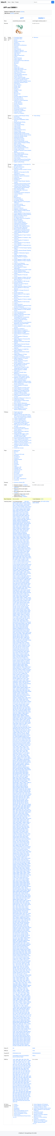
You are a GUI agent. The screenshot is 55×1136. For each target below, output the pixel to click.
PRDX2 (19, 864)
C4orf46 (21, 565)
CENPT (24, 591)
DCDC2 (14, 622)
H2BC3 (21, 705)
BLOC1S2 (19, 555)
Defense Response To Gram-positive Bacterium (21, 297)
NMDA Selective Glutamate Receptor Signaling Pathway (21, 344)
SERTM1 (24, 925)
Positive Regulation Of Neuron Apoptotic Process (22, 261)
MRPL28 (26, 783)
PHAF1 (27, 840)
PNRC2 (21, 853)
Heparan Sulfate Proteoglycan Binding (22, 142)
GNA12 (26, 689)
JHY (24, 732)
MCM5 (29, 769)
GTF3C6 (21, 701)
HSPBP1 (21, 719)
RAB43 (14, 885)
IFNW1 (17, 723)
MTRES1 (21, 791)
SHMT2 (27, 930)
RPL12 (23, 904)
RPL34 (17, 905)
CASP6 (17, 573)
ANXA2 (29, 523)
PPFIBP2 (15, 859)
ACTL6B (14, 508)
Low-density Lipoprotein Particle (20, 79)
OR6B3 (21, 821)
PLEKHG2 (25, 849)
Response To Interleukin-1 (19, 328)
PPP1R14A (23, 860)
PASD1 (24, 830)
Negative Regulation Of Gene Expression (22, 214)
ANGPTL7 (29, 519)
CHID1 (23, 596)
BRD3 (29, 556)
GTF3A (17, 701)
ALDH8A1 (23, 518)
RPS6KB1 (19, 911)
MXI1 (29, 792)
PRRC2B (28, 868)
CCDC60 (22, 578)
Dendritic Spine (17, 86)
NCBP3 (14, 799)
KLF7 (27, 741)
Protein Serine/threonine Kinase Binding (22, 159)
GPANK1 (14, 694)
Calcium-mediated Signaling (20, 222)
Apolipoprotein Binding (18, 137)
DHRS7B (14, 631)
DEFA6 (26, 627)
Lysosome (16, 46)
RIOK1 (14, 898)
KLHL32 (14, 742)
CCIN (30, 578)
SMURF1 (15, 940)
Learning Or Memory (18, 194)
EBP (14, 645)
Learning (16, 195)
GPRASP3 (21, 696)
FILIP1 (16, 673)
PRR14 (14, 868)
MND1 (17, 778)
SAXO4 (17, 918)
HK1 (17, 713)
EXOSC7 (22, 660)
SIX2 (14, 932)
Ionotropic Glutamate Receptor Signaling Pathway (22, 251)
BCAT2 (17, 550)
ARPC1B (14, 538)
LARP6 (21, 748)
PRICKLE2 (27, 864)
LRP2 (25, 755)
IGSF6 (20, 724)
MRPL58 (26, 786)
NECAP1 (22, 803)
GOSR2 (22, 692)
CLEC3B (14, 601)
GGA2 (23, 686)
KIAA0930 (28, 737)
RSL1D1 (21, 912)
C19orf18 (18, 561)
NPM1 (14, 812)
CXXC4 (17, 619)
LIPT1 (22, 753)
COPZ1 (25, 609)
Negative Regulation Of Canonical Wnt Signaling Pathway (22, 339)
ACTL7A (18, 508)
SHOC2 (14, 931)
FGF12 (18, 671)
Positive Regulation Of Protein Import (22, 387)
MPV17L (19, 781)
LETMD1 (28, 749)
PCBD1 (26, 831)
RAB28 (21, 882)
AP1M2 (24, 524)
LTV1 (22, 758)
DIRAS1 (20, 632)
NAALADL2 (21, 796)
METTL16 (19, 774)
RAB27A (18, 882)
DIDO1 (28, 631)
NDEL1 (23, 799)
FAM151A (19, 663)
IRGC (22, 730)
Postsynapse (16, 106)
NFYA (14, 805)
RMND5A (15, 899)
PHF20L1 (15, 841)
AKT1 (22, 517)
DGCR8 (20, 629)
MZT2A (25, 795)
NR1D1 (17, 812)
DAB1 (18, 620)
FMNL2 (20, 676)
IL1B (18, 726)
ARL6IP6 (24, 536)
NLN (14, 807)
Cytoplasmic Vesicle (18, 70)
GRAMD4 (20, 697)
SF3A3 (24, 926)
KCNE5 (18, 735)
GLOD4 (17, 689)
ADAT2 (14, 510)
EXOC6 (28, 659)
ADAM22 (21, 509)
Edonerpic (16, 463)
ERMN (22, 656)
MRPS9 (14, 789)
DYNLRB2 (19, 642)
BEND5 (21, 552)
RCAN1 (22, 893)
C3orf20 (26, 564)
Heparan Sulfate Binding (19, 161)
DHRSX (18, 631)
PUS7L (26, 877)
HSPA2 (29, 718)
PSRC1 (24, 873)
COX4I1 (14, 610)
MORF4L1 (26, 780)
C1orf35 (26, 563)
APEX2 (24, 527)
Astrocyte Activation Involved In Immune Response (22, 170)
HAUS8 (28, 706)
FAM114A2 (23, 662)
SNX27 (14, 944)
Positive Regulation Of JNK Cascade (21, 281)
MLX (23, 777)
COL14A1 (19, 605)
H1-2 (14, 704)
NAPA (14, 798)
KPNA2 (28, 742)
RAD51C (19, 886)
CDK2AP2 (24, 586)
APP (22, 18)
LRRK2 (25, 757)
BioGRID (12, 13)
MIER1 (21, 776)
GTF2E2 (14, 701)
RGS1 (26, 895)
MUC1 (14, 792)
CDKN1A (14, 588)
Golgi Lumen (16, 54)
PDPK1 (26, 836)
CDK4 (14, 587)
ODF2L (23, 818)
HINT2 (26, 712)
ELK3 (16, 651)
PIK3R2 (19, 844)
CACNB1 (14, 568)
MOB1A (20, 778)
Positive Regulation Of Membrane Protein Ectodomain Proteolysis (22, 306)
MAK (14, 762)
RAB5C (17, 885)
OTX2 (14, 825)
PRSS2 (14, 869)
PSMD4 (29, 872)
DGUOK (28, 629)
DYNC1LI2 (15, 642)
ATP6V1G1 (15, 546)
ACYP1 (14, 509)
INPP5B (14, 728)
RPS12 (26, 907)
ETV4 (16, 659)
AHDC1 (23, 514)
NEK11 (20, 804)
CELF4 (25, 590)
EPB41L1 (18, 654)
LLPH (25, 753)
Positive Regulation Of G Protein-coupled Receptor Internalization (22, 383)
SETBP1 (14, 926)
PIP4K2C (27, 845)
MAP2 (21, 762)
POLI (14, 855)
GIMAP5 (18, 687)
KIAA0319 (15, 737)
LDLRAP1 (17, 749)
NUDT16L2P (20, 814)
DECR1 (14, 627)
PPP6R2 (22, 863)
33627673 (16, 490)
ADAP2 (24, 509)
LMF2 (17, 754)
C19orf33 (22, 561)
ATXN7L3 (15, 547)
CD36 (14, 583)
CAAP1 (28, 567)
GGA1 (20, 686)
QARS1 (14, 880)
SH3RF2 (14, 930)
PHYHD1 (21, 843)
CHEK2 (17, 596)
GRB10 (23, 697)
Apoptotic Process (18, 178)
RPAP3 (14, 904)
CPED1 (14, 611)
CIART (21, 599)
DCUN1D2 (29, 622)
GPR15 (28, 695)
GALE (14, 683)
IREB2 (16, 730)
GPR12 (20, 695)
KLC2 (14, 741)
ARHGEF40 (15, 534)
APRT (18, 529)
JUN (28, 732)
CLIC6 (42, 499)
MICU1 (18, 776)
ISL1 (27, 730)
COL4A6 (18, 608)
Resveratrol (16, 455)
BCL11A (24, 550)
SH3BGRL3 (15, 929)
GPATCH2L (23, 694)
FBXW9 (18, 668)
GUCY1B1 (18, 703)
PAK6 (28, 827)
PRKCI (25, 866)
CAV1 (14, 574)
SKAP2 (22, 932)
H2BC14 (17, 705)
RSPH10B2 (25, 912)
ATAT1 (28, 541)
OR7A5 (24, 821)
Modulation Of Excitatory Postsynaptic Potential (22, 342)
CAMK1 (17, 569)
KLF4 (22, 741)
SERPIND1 (20, 925)
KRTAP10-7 (28, 744)
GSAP (17, 699)
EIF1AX (23, 647)
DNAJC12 (22, 636)
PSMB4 (17, 872)
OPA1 (25, 819)
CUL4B (17, 618)
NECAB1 (14, 803)
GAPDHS (29, 683)
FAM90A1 (26, 665)
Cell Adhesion (17, 179)
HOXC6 (25, 717)
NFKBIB (29, 804)
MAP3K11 (15, 763)
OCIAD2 (14, 818)
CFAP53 (14, 594)
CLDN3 (28, 600)
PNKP (30, 851)
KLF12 (19, 741)
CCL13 (14, 579)
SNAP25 (25, 940)
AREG (27, 529)
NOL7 (29, 809)
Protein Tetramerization (19, 313)
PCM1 (14, 835)
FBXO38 (14, 668)
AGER (17, 513)
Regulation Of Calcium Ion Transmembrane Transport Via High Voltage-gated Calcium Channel (21, 367)
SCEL (14, 920)
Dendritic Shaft (17, 87)
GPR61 (14, 696)
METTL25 (23, 774)
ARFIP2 (26, 531)
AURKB (22, 547)
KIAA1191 (19, 739)
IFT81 (23, 723)
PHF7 (18, 841)
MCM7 (14, 771)
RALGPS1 (29, 886)
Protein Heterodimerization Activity (21, 147)
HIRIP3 (14, 713)
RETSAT (28, 894)
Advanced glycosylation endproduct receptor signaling (21, 429)
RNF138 (21, 900)
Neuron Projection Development (20, 228)
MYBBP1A (15, 794)
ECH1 (16, 645)
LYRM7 (17, 759)
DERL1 (27, 628)
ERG (17, 656)
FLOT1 (27, 674)
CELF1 (19, 590)
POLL (16, 855)
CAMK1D (21, 569)
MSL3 (26, 789)
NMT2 (25, 808)
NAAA (17, 796)
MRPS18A (15, 787)
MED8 (24, 772)
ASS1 (18, 541)
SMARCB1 (15, 939)
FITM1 (26, 673)
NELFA (23, 804)
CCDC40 (14, 578)
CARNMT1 (21, 572)
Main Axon (16, 92)
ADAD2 (17, 509)
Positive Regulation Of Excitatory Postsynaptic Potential (21, 406)
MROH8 (14, 782)
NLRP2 (16, 807)
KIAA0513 (19, 737)
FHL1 (23, 672)
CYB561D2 (22, 619)
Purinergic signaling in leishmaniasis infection (21, 446)
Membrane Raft (17, 94)
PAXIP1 (17, 831)
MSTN (14, 790)
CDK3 (28, 586)
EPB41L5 (15, 655)
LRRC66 (18, 757)
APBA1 (17, 526)
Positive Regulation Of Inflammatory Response (21, 288)
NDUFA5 (18, 800)
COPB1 (14, 609)
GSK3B (24, 699)
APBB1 (27, 526)
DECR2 (17, 627)
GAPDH (24, 683)
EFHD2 (27, 646)
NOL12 (26, 809)
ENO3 (14, 653)
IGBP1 (25, 723)
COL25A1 (15, 606)
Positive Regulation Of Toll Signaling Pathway (21, 272)
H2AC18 (16, 704)
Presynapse (16, 105)
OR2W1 (14, 821)
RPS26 (20, 909)
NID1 (22, 805)
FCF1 (21, 668)
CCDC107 (15, 576)
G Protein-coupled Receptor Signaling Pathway (22, 181)
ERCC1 (14, 656)
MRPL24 (18, 783)
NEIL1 (17, 804)
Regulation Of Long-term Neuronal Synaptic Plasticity (21, 284)
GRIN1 (14, 699)
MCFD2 (19, 769)
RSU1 (24, 913)
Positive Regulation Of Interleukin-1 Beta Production (22, 238)
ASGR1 (17, 540)
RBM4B (24, 891)
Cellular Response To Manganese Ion (22, 331)
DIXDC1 (23, 632)
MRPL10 (21, 782)
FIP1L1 (19, 673)
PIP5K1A (15, 846)
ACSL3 (26, 506)
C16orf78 (27, 560)
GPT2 (25, 696)
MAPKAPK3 (15, 766)
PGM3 (19, 840)
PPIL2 (27, 859)
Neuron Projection (17, 85)
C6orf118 (29, 565)
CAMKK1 (25, 569)
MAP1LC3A (17, 762)
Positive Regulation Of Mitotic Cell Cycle (22, 277)
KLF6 (24, 741)
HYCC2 (17, 721)
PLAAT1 (19, 848)
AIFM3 (19, 515)
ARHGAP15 (19, 532)
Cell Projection (17, 83)
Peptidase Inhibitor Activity (19, 132)
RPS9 (23, 911)
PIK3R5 (23, 844)
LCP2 (14, 749)
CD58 (16, 583)
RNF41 (24, 902)
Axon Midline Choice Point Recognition (22, 218)
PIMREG (17, 845)
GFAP (18, 686)
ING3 (22, 727)
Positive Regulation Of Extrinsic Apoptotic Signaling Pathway (20, 408)
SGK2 (23, 927)
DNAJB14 (26, 635)
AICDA (14, 515)
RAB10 (14, 881)
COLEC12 (22, 608)
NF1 (26, 804)
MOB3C (14, 780)
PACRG (21, 826)
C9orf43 (17, 567)
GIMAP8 (26, 687)
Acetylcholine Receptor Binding (20, 136)
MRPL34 (18, 785)
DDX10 (29, 623)
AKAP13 (14, 517)
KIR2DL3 (23, 740)
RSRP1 (21, 913)
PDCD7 (24, 835)
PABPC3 (18, 826)
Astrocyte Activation (18, 282)
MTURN (29, 791)
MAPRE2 (24, 766)
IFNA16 (26, 722)
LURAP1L (29, 758)
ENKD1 (28, 651)
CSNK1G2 (27, 614)
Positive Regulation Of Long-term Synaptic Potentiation (21, 361)
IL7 (28, 726)
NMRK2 (21, 808)
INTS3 (23, 728)
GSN (27, 699)
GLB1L (14, 689)
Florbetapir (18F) (17, 468)
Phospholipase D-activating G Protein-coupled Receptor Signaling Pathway (22, 230)
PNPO (18, 853)
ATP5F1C (15, 545)
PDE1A (27, 835)
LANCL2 (24, 746)
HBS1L (29, 708)
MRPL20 (14, 783)
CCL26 (17, 579)
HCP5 (23, 709)
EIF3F (24, 649)
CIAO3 (18, 599)
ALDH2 (27, 517)
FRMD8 (18, 678)
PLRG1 (17, 851)
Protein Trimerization (18, 324)
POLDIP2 (21, 854)
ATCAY (14, 542)
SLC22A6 (22, 934)
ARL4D (17, 536)
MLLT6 (20, 777)
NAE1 (25, 796)
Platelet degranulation (18, 412)
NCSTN (20, 799)
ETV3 (14, 659)
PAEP (28, 826)
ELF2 (28, 650)
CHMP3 (17, 597)
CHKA (26, 596)
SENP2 (22, 921)
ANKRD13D (19, 520)
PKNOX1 (21, 846)
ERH (19, 656)
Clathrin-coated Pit (18, 59)
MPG (29, 780)
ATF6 (22, 542)
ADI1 (25, 510)
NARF (19, 798)
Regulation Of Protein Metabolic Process (22, 308)
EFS (14, 647)
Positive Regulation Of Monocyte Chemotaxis (21, 337)
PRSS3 (21, 869)
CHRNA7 (25, 597)
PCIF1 (23, 834)
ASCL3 (14, 540)
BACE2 (19, 549)
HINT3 (29, 712)
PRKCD (18, 866)
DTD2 (23, 640)
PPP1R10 (19, 860)
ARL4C (14, 536)
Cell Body (16, 91)
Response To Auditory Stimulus (20, 215)
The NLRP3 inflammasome (19, 427)
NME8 (25, 807)
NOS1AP (21, 810)
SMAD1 (21, 937)
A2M (25, 501)
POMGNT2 (18, 857)
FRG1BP (14, 678)
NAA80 (14, 796)
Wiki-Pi (3, 2)
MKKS (26, 776)
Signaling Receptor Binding (19, 122)
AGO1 (27, 513)
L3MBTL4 (22, 745)
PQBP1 (25, 863)
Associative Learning (18, 204)
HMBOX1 (20, 713)
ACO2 (19, 506)
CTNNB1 (21, 617)
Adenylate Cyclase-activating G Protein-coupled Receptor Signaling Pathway (22, 184)
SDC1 (22, 920)
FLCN (24, 674)
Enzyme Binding (17, 131)
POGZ (27, 853)
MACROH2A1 (27, 759)
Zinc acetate (16, 473)
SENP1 (19, 921)
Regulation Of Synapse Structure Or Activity (21, 290)
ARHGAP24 (15, 533)
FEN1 (16, 669)
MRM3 (26, 781)
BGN (27, 552)
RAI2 (25, 886)
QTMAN (23, 880)
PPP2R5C (23, 862)
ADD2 (17, 510)
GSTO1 (24, 700)
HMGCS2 (15, 715)
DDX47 (17, 626)
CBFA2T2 (21, 574)
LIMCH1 (14, 751)
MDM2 (20, 771)
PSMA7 (14, 872)
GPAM (26, 692)
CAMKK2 (29, 569)
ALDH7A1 (19, 518)
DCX (14, 623)
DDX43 (14, 626)
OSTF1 (24, 823)
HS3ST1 (17, 718)
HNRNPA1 (22, 715)
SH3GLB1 (27, 929)
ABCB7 (17, 502)
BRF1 (14, 558)
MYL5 (27, 794)
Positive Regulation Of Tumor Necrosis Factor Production (22, 243)
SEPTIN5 (19, 922)
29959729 (16, 487)
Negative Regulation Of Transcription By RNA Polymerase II (22, 165)
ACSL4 (29, 506)
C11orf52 (26, 559)
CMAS (18, 603)
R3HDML (27, 880)
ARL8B (27, 536)
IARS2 (23, 721)
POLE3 (25, 854)
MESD (24, 773)
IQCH (14, 730)
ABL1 (14, 504)
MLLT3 (17, 777)
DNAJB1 (22, 635)
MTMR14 (17, 791)
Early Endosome (17, 49)
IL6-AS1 (26, 726)
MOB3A (28, 778)
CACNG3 (23, 568)
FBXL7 (29, 667)
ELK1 (14, 651)
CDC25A (25, 583)
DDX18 (17, 624)
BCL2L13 (19, 551)
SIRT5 (23, 931)
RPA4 (29, 903)
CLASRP (17, 600)
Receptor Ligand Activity (19, 149)
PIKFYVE (27, 844)
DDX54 (23, 626)
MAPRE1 (20, 766)
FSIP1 (28, 678)
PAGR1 (14, 827)
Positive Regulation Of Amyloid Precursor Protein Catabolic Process (21, 375)
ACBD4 (18, 505)
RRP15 (17, 912)
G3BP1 (27, 680)
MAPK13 (27, 763)
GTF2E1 (28, 700)
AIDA (17, 515)
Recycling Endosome (18, 97)
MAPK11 (23, 763)
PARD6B (22, 828)
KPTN (17, 744)
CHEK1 (14, 596)
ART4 (26, 538)
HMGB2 (22, 714)
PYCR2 (20, 878)
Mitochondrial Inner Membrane (20, 45)
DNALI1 (22, 637)
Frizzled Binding (17, 123)
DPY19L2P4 (23, 638)
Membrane (16, 63)
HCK (20, 709)
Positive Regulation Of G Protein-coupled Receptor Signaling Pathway (22, 270)
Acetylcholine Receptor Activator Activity (22, 135)
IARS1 (20, 721)
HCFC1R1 (17, 709)
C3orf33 (29, 564)
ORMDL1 (20, 822)
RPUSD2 (26, 911)
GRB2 (26, 697)
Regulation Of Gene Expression (20, 209)
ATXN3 (26, 546)
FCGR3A (24, 668)
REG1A (19, 894)
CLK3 (23, 601)
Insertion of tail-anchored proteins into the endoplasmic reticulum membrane (22, 441)
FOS (18, 677)
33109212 (16, 492)
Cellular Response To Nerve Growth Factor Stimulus (21, 401)
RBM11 (29, 890)
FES (27, 669)
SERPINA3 (26, 923)
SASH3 (14, 918)
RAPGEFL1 (18, 887)
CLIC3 (18, 601)
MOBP (17, 780)
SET (28, 925)
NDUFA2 (14, 800)
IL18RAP (14, 726)
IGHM (14, 724)
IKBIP (24, 724)
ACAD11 (14, 505)
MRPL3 (14, 785)
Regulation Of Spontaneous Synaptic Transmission (21, 352)
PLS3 (20, 851)
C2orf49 (22, 564)
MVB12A (21, 792)
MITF (24, 776)
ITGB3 (28, 731)
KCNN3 (23, 736)
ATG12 (24, 542)
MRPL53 (22, 786)
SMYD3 (18, 940)
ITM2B (18, 732)
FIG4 (14, 673)
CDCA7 (25, 585)
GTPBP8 (29, 701)
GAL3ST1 (27, 682)
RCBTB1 (26, 893)
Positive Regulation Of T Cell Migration (22, 404)
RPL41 (17, 907)
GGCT (26, 686)
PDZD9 (27, 837)
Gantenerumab (17, 471)
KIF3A (26, 739)
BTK (14, 559)
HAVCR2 (14, 708)
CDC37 (29, 583)
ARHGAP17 (24, 532)
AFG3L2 (26, 511)
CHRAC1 (21, 597)
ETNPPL (24, 658)
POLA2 (14, 854)
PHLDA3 (14, 843)
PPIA (22, 859)
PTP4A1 (17, 876)
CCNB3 (25, 579)
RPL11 (20, 904)
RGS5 (23, 896)
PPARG (28, 858)
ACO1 (16, 506)
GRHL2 (29, 697)
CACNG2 (19, 568)
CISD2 (14, 600)
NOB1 (17, 809)
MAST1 (27, 767)
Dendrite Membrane (18, 76)
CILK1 (24, 599)
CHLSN (14, 597)
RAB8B (24, 885)
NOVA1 (27, 810)
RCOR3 (14, 894)
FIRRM (22, 673)
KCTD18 (27, 736)
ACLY (14, 506)
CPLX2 (17, 611)
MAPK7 (14, 764)
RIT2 (23, 898)
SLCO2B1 (23, 936)
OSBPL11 (28, 822)
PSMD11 (25, 872)
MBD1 (22, 768)
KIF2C (23, 739)
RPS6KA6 (15, 911)
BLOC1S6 (28, 555)
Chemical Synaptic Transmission (21, 190)
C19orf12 (14, 561)
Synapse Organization (18, 292)
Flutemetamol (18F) (18, 469)
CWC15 (20, 618)
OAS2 (23, 817)
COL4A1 (19, 606)
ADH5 (22, 510)
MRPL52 (18, 786)
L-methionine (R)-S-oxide (19, 454)
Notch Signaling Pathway (19, 188)
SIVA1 (29, 931)
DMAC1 (20, 633)
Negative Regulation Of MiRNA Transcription (20, 370)
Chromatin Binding (18, 118)
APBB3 (17, 527)
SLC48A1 (23, 935)
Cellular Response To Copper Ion (21, 330)
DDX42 (27, 624)
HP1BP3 (29, 717)
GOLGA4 (22, 691)
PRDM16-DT (15, 864)
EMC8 (19, 651)
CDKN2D (22, 588)
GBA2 (23, 685)
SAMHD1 (17, 917)
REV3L (14, 895)
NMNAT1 (28, 807)
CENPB (28, 590)
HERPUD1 (25, 710)
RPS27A (24, 909)
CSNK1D (14, 614)
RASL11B (29, 889)
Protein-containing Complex (19, 77)
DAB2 (21, 620)
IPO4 (26, 728)
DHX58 (24, 631)
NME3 (19, 807)
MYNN (30, 794)
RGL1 (23, 895)
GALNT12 (21, 683)
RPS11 (23, 907)
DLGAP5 (14, 633)
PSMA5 (27, 871)
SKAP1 (19, 932)
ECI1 (27, 645)
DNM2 (25, 637)
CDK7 (23, 587)
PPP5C (18, 863)
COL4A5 (14, 608)
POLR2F (19, 855)
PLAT (26, 848)
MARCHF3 (20, 767)
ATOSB (23, 543)
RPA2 (26, 903)
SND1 (17, 941)
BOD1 (23, 556)
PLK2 (28, 850)
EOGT (23, 653)
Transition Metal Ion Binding (20, 146)
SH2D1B (29, 927)
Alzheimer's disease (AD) (19, 482)
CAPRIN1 (27, 570)
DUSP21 (18, 641)
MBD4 (25, 768)
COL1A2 (27, 605)
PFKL (14, 840)
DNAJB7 (18, 636)
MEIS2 (17, 773)
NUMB (27, 814)
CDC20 (21, 583)
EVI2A (22, 659)
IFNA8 (14, 723)
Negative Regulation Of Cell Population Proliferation (22, 202)
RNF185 (14, 902)
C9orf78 (24, 567)
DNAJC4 (14, 637)
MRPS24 (23, 787)
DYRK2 (14, 644)
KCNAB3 (14, 735)
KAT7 (20, 733)
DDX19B (21, 624)
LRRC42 (14, 757)
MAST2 (14, 768)
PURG (23, 877)
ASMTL (24, 540)
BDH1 (25, 551)
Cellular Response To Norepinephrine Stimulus (21, 334)
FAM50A (18, 665)
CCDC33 (27, 577)
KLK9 (22, 742)
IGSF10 (17, 724)
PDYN (20, 837)
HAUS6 (24, 706)
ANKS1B (28, 522)
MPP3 (16, 781)
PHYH (18, 843)
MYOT (14, 795)
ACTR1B (26, 508)
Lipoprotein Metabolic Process (20, 255)
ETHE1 (20, 658)
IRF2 (19, 730)
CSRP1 (18, 615)
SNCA (28, 940)
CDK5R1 (20, 587)
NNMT (14, 809)
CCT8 (16, 582)
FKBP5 (18, 674)
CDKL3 (29, 587)
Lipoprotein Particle (18, 112)
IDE (29, 721)
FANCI (14, 667)
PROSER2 (15, 867)
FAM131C (28, 662)
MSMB (29, 789)
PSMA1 (24, 871)
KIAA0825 (24, 737)
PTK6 (30, 875)
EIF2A (27, 647)
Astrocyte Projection (18, 104)
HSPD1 (24, 719)
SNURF (18, 943)
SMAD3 (25, 937)
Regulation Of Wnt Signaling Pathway (22, 226)
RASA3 (26, 887)
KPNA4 (14, 744)
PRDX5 (22, 864)
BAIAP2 (23, 549)
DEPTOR (24, 628)
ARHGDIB (25, 533)
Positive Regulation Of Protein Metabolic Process (22, 310)
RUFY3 (20, 914)
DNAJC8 (18, 637)
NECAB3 (18, 803)
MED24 (17, 772)
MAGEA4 (21, 760)
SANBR (21, 917)
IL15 (27, 724)
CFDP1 (21, 594)
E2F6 (20, 644)
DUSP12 (14, 641)
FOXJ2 (23, 677)
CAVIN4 (17, 574)
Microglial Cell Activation (19, 167)
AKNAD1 (18, 517)
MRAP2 (23, 781)
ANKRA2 (14, 520)
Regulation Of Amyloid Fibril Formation (22, 394)
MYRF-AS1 (21, 795)
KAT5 (18, 733)
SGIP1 (20, 927)
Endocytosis (16, 177)
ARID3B (28, 534)
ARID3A (24, 534)
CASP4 (14, 573)
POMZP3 (23, 857)
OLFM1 (29, 818)
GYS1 (24, 703)
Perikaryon (16, 88)
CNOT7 (14, 604)
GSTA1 (17, 700)
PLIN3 (23, 850)
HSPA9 (14, 719)
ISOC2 (29, 730)
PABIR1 (14, 826)
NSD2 (26, 812)
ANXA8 (17, 524)
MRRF (17, 789)
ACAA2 (25, 504)
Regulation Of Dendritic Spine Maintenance (20, 373)
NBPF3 (28, 798)
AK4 (28, 515)
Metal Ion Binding (17, 144)
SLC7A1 (18, 936)
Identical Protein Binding (19, 140)
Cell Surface (16, 61)
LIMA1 (26, 750)
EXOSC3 (18, 660)
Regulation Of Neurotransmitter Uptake (22, 314)
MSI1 (24, 789)
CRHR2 (18, 613)
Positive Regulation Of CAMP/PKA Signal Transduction (21, 349)
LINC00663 (15, 753)
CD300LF (27, 582)
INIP (24, 727)
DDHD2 (19, 623)
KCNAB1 (27, 733)
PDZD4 (23, 837)
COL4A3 (26, 606)
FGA (14, 671)
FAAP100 (15, 662)
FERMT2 (20, 669)
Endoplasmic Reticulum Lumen (20, 51)
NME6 (22, 807)
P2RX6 (23, 825)
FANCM (17, 667)
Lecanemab (16, 480)
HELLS (17, 710)
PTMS (14, 876)
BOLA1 (26, 556)
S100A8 (26, 916)
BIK (17, 554)
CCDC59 (18, 578)
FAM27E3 (15, 664)
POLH (28, 854)
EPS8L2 (25, 655)
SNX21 (28, 943)
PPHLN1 (19, 859)
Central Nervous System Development (22, 192)
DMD (24, 633)
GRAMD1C (15, 697)
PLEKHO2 (19, 850)
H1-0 (27, 703)
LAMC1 (20, 746)
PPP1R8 (19, 862)
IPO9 (28, 728)
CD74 (19, 583)
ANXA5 (14, 524)
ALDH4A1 (15, 518)
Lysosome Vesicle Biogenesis (20, 421)
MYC (19, 794)
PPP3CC (14, 863)
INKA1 (26, 727)
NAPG (17, 798)
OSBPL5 (14, 823)
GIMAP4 (14, 687)
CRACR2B (21, 611)
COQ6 (28, 609)
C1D (26, 561)
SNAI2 (21, 940)
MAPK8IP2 (27, 764)
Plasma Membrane (18, 58)
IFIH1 (23, 722)
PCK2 (29, 834)
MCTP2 (17, 771)
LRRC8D (22, 757)
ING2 (19, 727)
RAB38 (14, 884)
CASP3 (28, 572)
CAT (27, 573)
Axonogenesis (17, 191)
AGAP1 (14, 513)
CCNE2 (14, 581)
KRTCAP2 (15, 745)
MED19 (14, 772)
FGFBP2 (28, 671)
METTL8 (14, 776)
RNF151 (25, 900)
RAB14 (24, 881)
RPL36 (20, 905)
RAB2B (24, 882)
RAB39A (18, 884)
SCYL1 (19, 920)
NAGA (28, 796)
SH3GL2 (23, 929)
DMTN (29, 633)
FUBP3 (17, 680)
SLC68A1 (15, 936)
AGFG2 (24, 513)
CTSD (14, 618)
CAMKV (18, 570)
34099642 (25, 485)
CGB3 (14, 595)
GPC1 (27, 694)
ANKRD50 (24, 522)
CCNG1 (17, 581)
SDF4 (25, 920)
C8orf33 (14, 567)
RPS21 (14, 909)
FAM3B (25, 664)
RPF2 (17, 904)
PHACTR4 (23, 840)
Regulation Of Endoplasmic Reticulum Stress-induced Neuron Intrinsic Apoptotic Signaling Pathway (22, 379)
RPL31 (14, 905)
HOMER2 (27, 715)
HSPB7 (17, 719)
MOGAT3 (21, 780)
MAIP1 (29, 760)
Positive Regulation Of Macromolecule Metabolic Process (22, 211)
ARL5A (20, 536)
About (13, 2)
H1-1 (29, 703)
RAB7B (20, 885)
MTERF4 (25, 790)
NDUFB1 (27, 800)
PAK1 (20, 827)
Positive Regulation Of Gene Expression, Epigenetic (22, 347)
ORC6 (17, 822)
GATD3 (20, 685)
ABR (20, 504)
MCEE (16, 769)
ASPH (27, 540)
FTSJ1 (14, 680)
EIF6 (25, 650)
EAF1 (25, 644)
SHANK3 (18, 930)
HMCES (27, 713)
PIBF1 (28, 843)
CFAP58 (18, 594)
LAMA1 (17, 746)
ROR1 (21, 903)
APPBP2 (14, 529)
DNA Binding (16, 117)
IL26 (23, 726)
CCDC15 (14, 577)
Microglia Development (18, 217)
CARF (17, 572)
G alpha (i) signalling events (20, 419)
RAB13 (21, 881)
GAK (23, 682)
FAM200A (28, 663)
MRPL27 (22, 783)
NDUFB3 (14, 801)
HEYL (29, 710)
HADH (26, 705)
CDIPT (28, 585)
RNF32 (17, 902)
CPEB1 (29, 610)
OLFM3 (14, 819)
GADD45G (28, 681)
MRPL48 (25, 785)
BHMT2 (14, 554)
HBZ (14, 709)
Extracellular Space (18, 38)
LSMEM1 (15, 758)
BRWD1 (24, 558)
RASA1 (22, 887)
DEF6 (23, 627)
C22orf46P (18, 564)
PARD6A (18, 828)
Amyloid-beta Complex (18, 109)
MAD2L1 (14, 760)
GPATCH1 (19, 694)
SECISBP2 (15, 921)
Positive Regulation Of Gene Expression (22, 213)
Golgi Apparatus (17, 52)
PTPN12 (24, 876)
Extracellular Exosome (18, 99)
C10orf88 (22, 559)
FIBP (28, 672)
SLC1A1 (18, 934)
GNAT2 (17, 690)
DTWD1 (26, 640)
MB (20, 768)
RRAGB (14, 912)
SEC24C (28, 920)
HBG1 (23, 708)
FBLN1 (23, 667)
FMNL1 (17, 676)
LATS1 (27, 748)
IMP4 (17, 727)
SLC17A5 (15, 934)
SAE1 (14, 917)
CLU (28, 601)
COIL (27, 604)
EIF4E (17, 650)
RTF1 (27, 913)
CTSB (28, 617)
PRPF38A (19, 867)
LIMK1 (20, 751)
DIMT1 (14, 632)
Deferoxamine (17, 450)
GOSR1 (19, 692)
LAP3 (27, 746)
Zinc (15, 453)
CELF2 (22, 590)
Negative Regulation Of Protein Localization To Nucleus (20, 355)
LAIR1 (14, 746)
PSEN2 (20, 871)
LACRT (26, 745)
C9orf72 (21, 567)
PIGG (14, 844)
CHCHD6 (25, 595)
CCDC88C (26, 578)
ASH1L (20, 540)
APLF (27, 527)
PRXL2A (29, 869)
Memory (15, 196)
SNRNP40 (25, 941)
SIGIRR (17, 931)
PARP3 (14, 830)
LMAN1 (28, 753)
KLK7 (20, 742)
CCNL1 (21, 581)
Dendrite (15, 65)
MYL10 (24, 794)
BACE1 (16, 549)
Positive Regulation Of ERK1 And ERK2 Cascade (22, 326)
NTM (14, 813)
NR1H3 (20, 812)
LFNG (14, 750)
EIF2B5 (17, 649)
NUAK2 (26, 813)
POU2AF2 (15, 858)
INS (17, 728)
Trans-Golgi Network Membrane (20, 74)
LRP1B (21, 755)
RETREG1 (24, 894)
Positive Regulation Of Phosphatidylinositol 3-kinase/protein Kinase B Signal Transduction (21, 317)
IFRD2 (20, 723)
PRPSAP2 (27, 867)
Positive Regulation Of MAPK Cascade (22, 259)
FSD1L (24, 678)
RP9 (24, 903)
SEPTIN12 (15, 922)
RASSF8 (22, 890)
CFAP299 (29, 592)
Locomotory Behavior (18, 199)
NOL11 (23, 809)
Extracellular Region (18, 37)
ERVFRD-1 (26, 656)
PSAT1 (14, 871)
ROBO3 (14, 903)
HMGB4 (25, 714)
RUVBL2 (27, 914)
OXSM (16, 825)
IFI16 (19, 722)
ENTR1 (17, 653)
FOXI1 (20, 677)
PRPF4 (23, 867)
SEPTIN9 (24, 922)
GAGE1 (20, 682)
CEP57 (17, 592)
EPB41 (14, 654)
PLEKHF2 (21, 849)
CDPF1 (26, 588)
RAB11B (18, 881)
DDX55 (26, 626)
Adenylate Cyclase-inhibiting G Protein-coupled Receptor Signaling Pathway (22, 186)
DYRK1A (27, 642)
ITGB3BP (15, 732)
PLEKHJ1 (15, 850)
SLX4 (19, 937)
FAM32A (19, 664)
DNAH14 (18, 635)
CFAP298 (24, 592)
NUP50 (17, 816)
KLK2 (17, 742)
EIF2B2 (14, 649)
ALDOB (27, 518)
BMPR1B (15, 556)
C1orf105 (29, 561)
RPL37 (23, 905)
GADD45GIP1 (16, 682)
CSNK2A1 (15, 615)
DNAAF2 (14, 635)
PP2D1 (22, 858)
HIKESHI (23, 712)
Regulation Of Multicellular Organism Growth (21, 253)
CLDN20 (25, 600)
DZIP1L (17, 644)
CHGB (20, 596)
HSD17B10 (21, 718)
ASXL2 (24, 541)
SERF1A (18, 923)
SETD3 (18, 926)
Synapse (16, 95)
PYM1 (23, 878)
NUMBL (14, 816)
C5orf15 (24, 565)
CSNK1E (18, 614)
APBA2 (20, 526)
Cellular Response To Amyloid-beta (21, 389)
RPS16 (17, 908)
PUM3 (20, 877)
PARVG (20, 830)
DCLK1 (17, 622)
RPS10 (20, 907)
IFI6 (21, 722)
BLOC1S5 (23, 555)
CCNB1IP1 (21, 579)
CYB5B (26, 619)
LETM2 (24, 749)
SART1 (28, 917)
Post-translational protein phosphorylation (22, 437)
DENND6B (19, 628)
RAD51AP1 (15, 886)
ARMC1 (14, 537)
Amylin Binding (17, 158)
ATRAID (23, 546)
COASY (23, 604)
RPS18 (20, 908)
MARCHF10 (15, 767)
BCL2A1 (28, 550)
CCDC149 (28, 576)
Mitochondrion (17, 43)
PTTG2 (17, 877)
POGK (24, 853)
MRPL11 (25, 782)
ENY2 (20, 653)
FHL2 (25, 672)
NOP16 (17, 810)
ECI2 (29, 645)
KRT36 (24, 744)
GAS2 (14, 685)
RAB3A (21, 884)
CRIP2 (21, 613)
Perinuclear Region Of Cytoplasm (21, 96)
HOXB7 (18, 717)
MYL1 (21, 794)
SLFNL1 (26, 936)
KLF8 (29, 741)
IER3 (16, 722)
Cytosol (15, 56)
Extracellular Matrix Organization (21, 227)
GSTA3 (20, 700)
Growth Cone (16, 67)
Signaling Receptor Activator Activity (21, 133)
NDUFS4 (26, 801)
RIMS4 (26, 896)
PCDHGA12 (25, 832)
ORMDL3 (24, 822)
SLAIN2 (26, 932)
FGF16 (24, 671)
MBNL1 (28, 768)
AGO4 (14, 514)
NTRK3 (19, 813)
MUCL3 (17, 792)
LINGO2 (19, 753)
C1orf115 (14, 563)
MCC (14, 769)
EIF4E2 (20, 650)
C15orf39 (22, 560)
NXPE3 (14, 817)
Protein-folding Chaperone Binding (21, 154)
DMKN (26, 633)
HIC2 (16, 712)
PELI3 (20, 839)
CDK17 (17, 586)
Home (9, 2)
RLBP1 (28, 898)
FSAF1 (21, 678)
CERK (21, 592)
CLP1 (26, 601)
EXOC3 (25, 659)
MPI (13, 781)
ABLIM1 (17, 504)
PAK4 (25, 827)
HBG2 (26, 708)
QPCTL (19, 880)
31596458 (25, 496)
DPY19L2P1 (18, 638)
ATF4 (19, 542)
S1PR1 (29, 916)
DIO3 (17, 632)
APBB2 (14, 527)
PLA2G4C (28, 846)
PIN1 (20, 845)
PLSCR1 (23, 851)
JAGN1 (21, 732)
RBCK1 (25, 890)
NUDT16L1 (15, 814)
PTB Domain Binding (18, 155)
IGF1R (29, 723)
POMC (14, 857)
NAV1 (25, 798)
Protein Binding (17, 127)
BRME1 (17, 558)
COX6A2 (21, 610)
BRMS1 (20, 558)
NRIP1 (23, 812)
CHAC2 (17, 595)
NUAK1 (23, 813)
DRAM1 (27, 638)
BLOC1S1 (15, 555)
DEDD (20, 627)
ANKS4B (14, 523)
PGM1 (16, 840)
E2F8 (23, 644)
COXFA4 (25, 610)
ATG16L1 (15, 543)
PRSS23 (18, 869)
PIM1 (14, 845)
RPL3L (14, 907)
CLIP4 (20, 601)
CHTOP (29, 597)
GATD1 (17, 685)
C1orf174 (22, 563)
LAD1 (29, 745)
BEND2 (18, 552)
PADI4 (25, 826)
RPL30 (29, 904)
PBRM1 (23, 831)
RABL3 (27, 885)
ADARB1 (28, 509)
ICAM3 (26, 721)
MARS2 (24, 767)
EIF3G (27, 649)
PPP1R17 (28, 860)
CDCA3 (22, 585)
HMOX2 (18, 715)
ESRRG (14, 658)
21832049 (22, 11)
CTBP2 (28, 615)
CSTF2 (24, 615)
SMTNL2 (26, 939)
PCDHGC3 (15, 834)
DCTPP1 (24, 622)
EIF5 (23, 650)
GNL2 (26, 690)
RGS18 (17, 896)
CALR (14, 569)
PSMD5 (14, 873)
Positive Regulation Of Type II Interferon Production (22, 235)
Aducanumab (16, 472)
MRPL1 (17, 782)
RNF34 (21, 902)
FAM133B (15, 663)
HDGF (14, 710)
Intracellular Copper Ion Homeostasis (21, 176)
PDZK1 (14, 839)
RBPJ (14, 893)
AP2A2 (27, 524)
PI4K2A (25, 843)
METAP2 (14, 774)
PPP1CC (14, 860)
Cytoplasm (16, 42)
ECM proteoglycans (18, 413)
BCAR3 (14, 550)
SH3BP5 (19, 929)
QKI (17, 880)
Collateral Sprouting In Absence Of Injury (22, 286)
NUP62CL (21, 816)
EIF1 (21, 647)
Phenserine (16, 458)
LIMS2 (23, 751)
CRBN (29, 611)
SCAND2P (26, 918)
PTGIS (20, 875)
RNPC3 (27, 902)
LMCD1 (14, 754)
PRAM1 (29, 863)
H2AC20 (20, 704)
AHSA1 (27, 514)
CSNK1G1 (23, 614)
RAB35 (27, 882)
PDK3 (23, 836)
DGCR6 (17, 629)
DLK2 (18, 633)
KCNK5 (16, 736)
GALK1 (17, 683)
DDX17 (14, 624)
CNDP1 (28, 603)
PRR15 (17, 868)
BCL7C (22, 551)
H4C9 (24, 705)
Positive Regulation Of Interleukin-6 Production (21, 240)
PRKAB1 (14, 866)
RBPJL (16, 893)
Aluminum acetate (18, 476)
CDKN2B (18, 588)
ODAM (17, 818)
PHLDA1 (27, 841)
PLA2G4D (15, 848)
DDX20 (24, 624)
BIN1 (19, 554)
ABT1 (22, 504)
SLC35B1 (27, 934)
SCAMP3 (21, 918)
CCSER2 (27, 581)
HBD (18, 708)
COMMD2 (27, 608)
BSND (27, 558)
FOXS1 (26, 677)
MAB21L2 (22, 759)
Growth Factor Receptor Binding (20, 156)
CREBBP (15, 613)
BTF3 (30, 558)
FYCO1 (23, 680)
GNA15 (14, 690)
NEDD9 (14, 804)
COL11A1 (15, 605)
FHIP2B (20, 672)
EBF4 (28, 644)
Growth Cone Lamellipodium (20, 110)
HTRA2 (14, 721)
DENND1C (15, 628)
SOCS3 (17, 944)
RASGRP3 (19, 889)
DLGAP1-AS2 (28, 632)
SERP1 (22, 923)
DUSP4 (25, 641)
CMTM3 (24, 603)
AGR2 (20, 514)
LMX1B (24, 754)
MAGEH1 (25, 760)
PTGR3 (24, 875)
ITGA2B (17, 731)
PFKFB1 (29, 839)
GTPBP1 (25, 701)
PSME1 (17, 873)
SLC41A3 (19, 935)
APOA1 (14, 528)
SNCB (14, 941)
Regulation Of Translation (19, 174)
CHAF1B (21, 595)
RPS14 (14, 908)
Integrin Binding (17, 126)
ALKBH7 (14, 519)
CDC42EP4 (15, 585)
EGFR (16, 647)
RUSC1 (23, 914)
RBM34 (14, 891)
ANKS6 (18, 523)
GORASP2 (15, 692)
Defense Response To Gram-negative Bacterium (22, 294)
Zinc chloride (16, 477)
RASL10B (24, 889)
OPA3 (28, 819)
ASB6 (28, 538)
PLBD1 (28, 848)
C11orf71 (14, 560)
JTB (26, 732)
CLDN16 (21, 600)
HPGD (14, 718)
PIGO (16, 844)
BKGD (25, 554)
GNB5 (23, 690)
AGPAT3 (17, 514)
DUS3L (29, 640)
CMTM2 (21, 603)
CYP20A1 (15, 620)
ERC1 (28, 655)
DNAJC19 (27, 636)
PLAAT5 (22, 848)
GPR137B (25, 695)
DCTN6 (20, 622)
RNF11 (26, 899)
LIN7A (26, 751)
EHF (19, 647)
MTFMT (28, 790)
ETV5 (19, 659)
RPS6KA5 (28, 909)
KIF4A (14, 740)
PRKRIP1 (29, 866)
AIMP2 (25, 515)
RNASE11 (22, 899)
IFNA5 (29, 722)
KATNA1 (23, 733)
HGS (14, 712)
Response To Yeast (18, 168)
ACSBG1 (23, 506)
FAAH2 (28, 660)
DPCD (28, 637)
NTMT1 (16, 813)
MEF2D (14, 773)
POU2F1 (19, 858)
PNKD (27, 851)
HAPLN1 (21, 706)
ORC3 (27, 821)
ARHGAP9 (20, 533)
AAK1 (28, 501)
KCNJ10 (25, 735)
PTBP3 (14, 875)
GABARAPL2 (15, 681)
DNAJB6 (14, 636)
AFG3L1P (22, 511)
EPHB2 (18, 655)
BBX (26, 549)
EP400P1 (26, 653)
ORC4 (14, 822)
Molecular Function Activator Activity (21, 160)
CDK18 (20, 586)
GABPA (20, 681)
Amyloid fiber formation (19, 448)
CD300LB (23, 582)
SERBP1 (14, 923)
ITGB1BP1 (24, 731)
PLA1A (24, 846)
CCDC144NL (23, 576)
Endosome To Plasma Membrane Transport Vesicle (21, 101)
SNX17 (24, 943)
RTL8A (14, 914)
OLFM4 (17, 819)
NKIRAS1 (29, 805)
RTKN (29, 913)
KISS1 (27, 740)
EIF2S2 (21, 649)
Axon (15, 64)
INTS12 (19, 728)
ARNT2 (28, 537)
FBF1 (20, 667)
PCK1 (26, 834)
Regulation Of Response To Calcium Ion (22, 398)
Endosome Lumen (18, 73)
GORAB (29, 691)
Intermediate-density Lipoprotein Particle (22, 81)
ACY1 (29, 508)
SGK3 (26, 927)
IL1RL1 (20, 726)
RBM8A (28, 891)
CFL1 (28, 594)
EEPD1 (24, 646)
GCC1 (26, 685)
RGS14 (14, 896)
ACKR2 (27, 505)
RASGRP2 (15, 889)
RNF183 (29, 900)
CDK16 (14, 586)
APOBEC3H (24, 528)
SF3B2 (27, 926)
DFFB (14, 629)
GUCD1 (14, 703)
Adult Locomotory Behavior (19, 205)
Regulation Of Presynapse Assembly (21, 390)
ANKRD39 (15, 522)
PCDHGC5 (19, 834)
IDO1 (14, 722)
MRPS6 (26, 787)
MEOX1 (21, 773)
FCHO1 (28, 668)
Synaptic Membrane (18, 103)
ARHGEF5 (20, 534)
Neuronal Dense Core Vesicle (20, 108)
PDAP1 (21, 835)
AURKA (18, 547)
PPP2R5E (28, 862)
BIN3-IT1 (22, 554)
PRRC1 (23, 868)
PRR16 (20, 868)
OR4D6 (17, 821)
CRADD (25, 611)
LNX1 (27, 754)
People (16, 2)
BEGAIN (14, 552)
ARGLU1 (14, 532)
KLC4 (16, 741)
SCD (29, 918)
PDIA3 (20, 836)
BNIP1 (20, 556)
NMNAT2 (14, 808)
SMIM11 (41, 18)
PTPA (20, 876)
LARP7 (24, 748)
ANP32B (25, 523)
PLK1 (26, 850)
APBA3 (24, 526)
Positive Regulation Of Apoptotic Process (21, 257)
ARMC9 (21, 537)
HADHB (14, 706)
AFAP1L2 (18, 511)
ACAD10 (29, 504)
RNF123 (18, 900)
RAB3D (24, 884)
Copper (15, 465)
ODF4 (26, 818)
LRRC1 (27, 755)
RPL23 (26, 904)
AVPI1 (25, 547)
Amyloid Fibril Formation (19, 399)
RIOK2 (17, 898)
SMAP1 (28, 937)
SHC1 (22, 930)
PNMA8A (15, 853)
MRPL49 (14, 786)
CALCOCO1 (27, 568)
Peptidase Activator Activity (20, 129)
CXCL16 (14, 619)
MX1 (24, 792)
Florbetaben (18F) (17, 467)
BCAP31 (29, 549)
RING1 (29, 896)
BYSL (19, 559)
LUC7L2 (25, 758)
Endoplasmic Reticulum (19, 50)
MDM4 (23, 771)
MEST (27, 773)
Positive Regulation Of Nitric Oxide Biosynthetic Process (21, 265)
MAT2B (17, 768)
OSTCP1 (21, 823)
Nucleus (15, 40)
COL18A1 (23, 605)
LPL (17, 755)
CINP (27, 599)
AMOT (25, 519)
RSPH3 (14, 913)
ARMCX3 (25, 537)
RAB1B (27, 881)
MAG (18, 760)
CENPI (14, 591)
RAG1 (23, 886)
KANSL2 (14, 733)
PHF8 (21, 841)
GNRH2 (18, 691)
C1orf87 (14, 564)
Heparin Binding (17, 128)
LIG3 (24, 750)
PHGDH (23, 841)
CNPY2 (17, 604)
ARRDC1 (22, 538)
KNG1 (25, 742)
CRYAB (24, 613)
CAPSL (14, 572)
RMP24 (18, 899)
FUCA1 (20, 680)
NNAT (28, 808)
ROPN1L (18, 903)
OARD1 (20, 817)
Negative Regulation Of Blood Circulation (22, 381)
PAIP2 (17, 827)
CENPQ (17, 591)
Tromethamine (17, 456)
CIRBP (29, 599)
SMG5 (19, 939)
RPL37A (27, 905)
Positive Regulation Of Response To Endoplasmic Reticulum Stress (21, 392)
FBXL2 (26, 667)
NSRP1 (29, 812)
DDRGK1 (23, 623)
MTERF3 (21, 790)
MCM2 (26, 769)
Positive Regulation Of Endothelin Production (21, 385)
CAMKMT (15, 570)
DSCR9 (17, 640)
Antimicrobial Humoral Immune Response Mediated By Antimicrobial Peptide (22, 323)
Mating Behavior (17, 197)
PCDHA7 (21, 832)
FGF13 (21, 671)
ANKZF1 (22, 523)
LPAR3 (14, 755)
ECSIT (14, 646)
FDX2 (14, 669)
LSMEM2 (19, 758)
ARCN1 (24, 529)
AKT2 (24, 517)
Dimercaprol (16, 464)
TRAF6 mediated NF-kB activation (21, 439)
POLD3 (17, 854)
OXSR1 (19, 825)
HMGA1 (18, 714)
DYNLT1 (23, 642)
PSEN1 (17, 871)
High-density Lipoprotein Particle (20, 82)
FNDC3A (14, 677)
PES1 (23, 839)
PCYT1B (17, 835)
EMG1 (25, 651)
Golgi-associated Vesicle (19, 55)
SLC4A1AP (27, 935)
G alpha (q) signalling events (20, 418)
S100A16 (22, 916)
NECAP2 (27, 803)
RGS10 (29, 895)
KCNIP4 (21, 735)
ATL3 (20, 543)
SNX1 (22, 943)
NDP (26, 799)
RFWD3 (17, 895)
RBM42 (21, 891)
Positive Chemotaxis (18, 304)
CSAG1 (28, 613)
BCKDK (21, 550)
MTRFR (25, 791)
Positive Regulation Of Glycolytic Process (21, 275)
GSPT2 (14, 700)
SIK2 (21, 931)
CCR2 (24, 581)
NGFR (16, 805)
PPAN (25, 858)
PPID (24, 859)
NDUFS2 (22, 801)
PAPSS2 (14, 828)
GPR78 (17, 696)
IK (22, 724)
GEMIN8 (14, 686)
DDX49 (20, 626)
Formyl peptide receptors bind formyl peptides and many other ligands (21, 423)
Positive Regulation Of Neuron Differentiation (20, 267)
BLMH (28, 554)
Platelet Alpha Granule (18, 68)
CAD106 (15, 460)
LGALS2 (17, 750)
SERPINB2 (15, 925)
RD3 (17, 894)
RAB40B (28, 884)
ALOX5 (21, 519)
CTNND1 (25, 617)
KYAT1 (18, 745)
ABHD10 (25, 502)
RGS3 (20, 896)
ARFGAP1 (17, 531)
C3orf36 (14, 565)
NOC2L (19, 809)
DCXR (16, 623)
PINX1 (23, 845)
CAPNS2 (22, 570)
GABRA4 (24, 681)
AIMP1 (22, 515)
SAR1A (24, 917)
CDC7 (19, 585)
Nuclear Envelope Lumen (19, 41)
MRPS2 (19, 787)
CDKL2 (26, 587)
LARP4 (18, 748)
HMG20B (15, 714)
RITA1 (25, 898)
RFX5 (20, 895)
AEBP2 (14, 511)
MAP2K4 (29, 762)
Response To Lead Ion (18, 208)
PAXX (20, 831)
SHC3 (24, 930)
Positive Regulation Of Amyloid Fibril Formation (21, 396)
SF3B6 (14, 927)
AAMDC (14, 502)
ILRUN (14, 727)
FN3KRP (27, 676)
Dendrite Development (18, 220)
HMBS (23, 713)
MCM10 (23, 769)
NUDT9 (24, 814)
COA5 (20, 604)
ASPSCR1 (15, 541)
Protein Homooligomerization (20, 312)
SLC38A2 (15, 935)
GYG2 (22, 703)
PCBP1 (17, 832)
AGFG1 (20, 513)
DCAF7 (27, 620)
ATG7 (18, 543)
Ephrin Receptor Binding (19, 145)
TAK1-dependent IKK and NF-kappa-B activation (22, 425)
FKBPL (21, 674)
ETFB (17, 658)
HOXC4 (21, 717)
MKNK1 (14, 777)
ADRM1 (28, 510)
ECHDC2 (23, 645)
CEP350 (14, 592)
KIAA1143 (15, 739)
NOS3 (24, 810)
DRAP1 (14, 640)
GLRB (20, 689)
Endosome (16, 47)
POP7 (26, 857)
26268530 (23, 495)
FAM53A (22, 665)
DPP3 (14, 638)
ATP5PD (19, 545)
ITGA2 (14, 731)
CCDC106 (25, 574)
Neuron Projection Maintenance (20, 403)
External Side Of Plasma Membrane (21, 60)
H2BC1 (14, 705)
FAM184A (23, 663)
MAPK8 (17, 764)
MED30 (21, 772)
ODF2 (20, 818)
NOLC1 (14, 810)
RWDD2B (15, 916)
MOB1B (24, 778)
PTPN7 (27, 876)
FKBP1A (14, 674)
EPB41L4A (26, 654)
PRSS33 (25, 869)
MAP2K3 (25, 762)
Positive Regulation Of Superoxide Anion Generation (22, 245)
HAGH (17, 706)
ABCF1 (21, 502)
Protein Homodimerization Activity (21, 141)
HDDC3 (29, 709)
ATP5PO (23, 545)
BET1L (24, 552)
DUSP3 (22, 641)
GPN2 (18, 695)
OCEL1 (26, 817)
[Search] (52, 2)
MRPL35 (22, 785)
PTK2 (27, 875)
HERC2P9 (21, 710)
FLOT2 (14, 676)
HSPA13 (26, 718)
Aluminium (16, 451)
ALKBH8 (18, 519)
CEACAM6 (15, 590)
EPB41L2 (22, 654)
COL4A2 (22, 606)
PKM (18, 846)
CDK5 (16, 587)
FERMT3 (24, 669)
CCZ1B (19, 582)
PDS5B (14, 837)
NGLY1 (19, 805)
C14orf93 (18, 560)
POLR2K (23, 855)
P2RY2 (26, 825)
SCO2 (16, 920)
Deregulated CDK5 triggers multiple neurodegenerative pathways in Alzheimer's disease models (21, 435)
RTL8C (17, 914)
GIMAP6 (22, 687)
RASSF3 (18, 890)
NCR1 (17, 799)
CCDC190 (19, 577)
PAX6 (14, 831)
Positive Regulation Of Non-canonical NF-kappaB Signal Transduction (22, 364)
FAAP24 (18, 662)
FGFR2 (14, 672)
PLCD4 (17, 849)
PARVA (17, 830)
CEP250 (28, 591)
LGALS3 (21, 750)
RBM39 (17, 891)
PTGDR (17, 875)
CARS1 (25, 572)
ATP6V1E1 (27, 545)
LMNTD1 (20, 754)
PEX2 (25, 839)
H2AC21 (24, 704)
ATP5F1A (27, 543)
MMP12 (14, 778)
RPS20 (27, 908)
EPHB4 (21, 655)
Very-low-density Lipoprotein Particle (21, 78)
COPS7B (21, 609)
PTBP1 (28, 873)
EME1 (22, 651)
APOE (28, 528)
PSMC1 (21, 872)
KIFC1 (17, 740)
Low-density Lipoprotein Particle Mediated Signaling (20, 320)
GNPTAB (15, 691)
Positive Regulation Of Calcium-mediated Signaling (22, 299)
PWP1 (17, 878)
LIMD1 (17, 751)
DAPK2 (23, 620)
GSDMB (20, 699)
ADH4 (20, 510)
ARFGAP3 (22, 531)
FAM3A (22, 664)
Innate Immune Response (19, 263)
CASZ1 (24, 573)
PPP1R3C (15, 862)
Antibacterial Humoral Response (20, 223)
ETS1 (27, 658)
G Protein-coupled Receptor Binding (21, 115)
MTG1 (14, 791)
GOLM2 (26, 691)
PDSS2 (17, 837)
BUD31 (16, 559)
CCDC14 (19, 576)
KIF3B (29, 739)
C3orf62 (17, 565)
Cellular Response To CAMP (20, 332)
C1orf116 (18, 563)
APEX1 (21, 527)
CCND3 (28, 579)
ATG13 (28, 542)
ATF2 (17, 542)
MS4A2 (20, 789)
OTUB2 (27, 823)
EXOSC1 (14, 660)
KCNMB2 (20, 736)
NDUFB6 (18, 801)
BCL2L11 (15, 551)
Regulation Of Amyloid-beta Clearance (22, 357)
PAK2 (23, 827)
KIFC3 (20, 740)
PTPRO (14, 877)
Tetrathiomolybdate (18, 459)
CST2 (22, 615)
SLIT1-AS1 (15, 937)
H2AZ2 (27, 704)
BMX (18, 556)
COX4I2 (17, 610)
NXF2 (29, 816)
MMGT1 (26, 777)
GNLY (29, 690)
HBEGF (20, 708)
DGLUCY (24, 629)
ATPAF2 (19, 546)
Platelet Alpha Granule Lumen (20, 69)
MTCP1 (17, 790)
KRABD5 (21, 744)
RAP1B (14, 887)
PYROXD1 (27, 878)
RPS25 (17, 909)
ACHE (24, 505)
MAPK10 (19, 763)
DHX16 (21, 631)
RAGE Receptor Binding (19, 153)
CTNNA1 (17, 617)
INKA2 (29, 727)
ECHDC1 (19, 645)
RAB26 (14, 882)
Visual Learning (17, 206)
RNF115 (14, 900)
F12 (25, 660)
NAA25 (28, 795)
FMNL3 (23, 676)
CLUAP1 (14, 603)
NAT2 (22, 798)
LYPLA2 (14, 759)
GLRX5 (23, 689)
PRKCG (21, 866)
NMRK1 (18, 808)
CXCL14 (28, 618)
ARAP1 (21, 529)
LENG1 (21, 749)
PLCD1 (14, 849)
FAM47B (14, 665)
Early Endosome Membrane (20, 72)
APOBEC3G (18, 528)
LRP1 (19, 755)
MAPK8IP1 (22, 764)
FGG (17, 672)
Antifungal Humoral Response (20, 224)
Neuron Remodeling (18, 219)
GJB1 (29, 687)
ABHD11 (29, 502)
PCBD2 (14, 832)
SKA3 (16, 932)
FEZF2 (29, 669)
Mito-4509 (16, 462)
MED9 (27, 772)
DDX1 (26, 623)
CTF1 (14, 617)
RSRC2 (17, 913)
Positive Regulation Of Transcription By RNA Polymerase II (22, 279)
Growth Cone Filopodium (19, 113)
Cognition (16, 303)
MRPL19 (29, 782)
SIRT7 (26, 931)
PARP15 (26, 828)
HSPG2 (28, 719)
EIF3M (14, 650)
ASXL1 (21, 541)
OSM (18, 823)
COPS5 (17, 609)
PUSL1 (14, 878)
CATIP (29, 573)
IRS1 (24, 730)
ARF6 (14, 531)
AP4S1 (14, 526)
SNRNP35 (20, 941)
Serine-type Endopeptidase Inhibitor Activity (21, 120)
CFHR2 (24, 594)
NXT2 (17, 817)
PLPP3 (14, 851)
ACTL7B (22, 508)
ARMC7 (17, 537)
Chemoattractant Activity (19, 138)
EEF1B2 (17, 646)
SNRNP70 (15, 943)
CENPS (21, 591)
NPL (30, 810)
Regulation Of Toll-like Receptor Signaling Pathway (22, 248)
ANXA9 (21, 524)
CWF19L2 (24, 618)
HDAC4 (25, 709)
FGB (16, 671)
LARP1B (14, 748)
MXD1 (26, 792)
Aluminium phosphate (18, 474)
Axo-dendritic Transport (19, 200)
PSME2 (21, 873)
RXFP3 (18, 916)
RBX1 (20, 893)
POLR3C (27, 855)
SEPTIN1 (26, 921)
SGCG (17, 927)
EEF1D (21, 646)
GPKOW (14, 695)
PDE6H (17, 836)
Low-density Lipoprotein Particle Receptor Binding (22, 151)
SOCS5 (21, 944)
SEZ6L (21, 926)
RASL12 (14, 890)
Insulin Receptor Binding (19, 124)
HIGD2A (19, 712)
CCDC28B (23, 577)
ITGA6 (20, 731)
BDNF (28, 551)
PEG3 (17, 839)
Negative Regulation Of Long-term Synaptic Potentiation (21, 358)
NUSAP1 (26, 816)
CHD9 (28, 595)
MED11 (26, 771)
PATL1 (27, 830)
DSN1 (20, 640)
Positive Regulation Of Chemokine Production (21, 233)
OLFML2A (21, 819)
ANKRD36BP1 (25, 520)
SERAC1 (28, 922)
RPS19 (23, 908)
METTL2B (27, 774)
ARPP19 (18, 538)
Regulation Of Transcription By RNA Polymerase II (21, 172)
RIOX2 (20, 898)
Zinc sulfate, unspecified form (20, 478)
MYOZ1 (17, 795)
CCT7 (14, 582)
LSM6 (28, 757)
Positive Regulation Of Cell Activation (22, 301)
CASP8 (21, 573)
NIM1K (25, 805)
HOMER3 (15, 717)
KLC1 (30, 740)
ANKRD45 (19, 522)
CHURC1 (14, 599)
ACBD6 (21, 505)
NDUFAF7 (22, 800)
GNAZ (20, 690)
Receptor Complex (18, 90)
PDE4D (14, 836)
